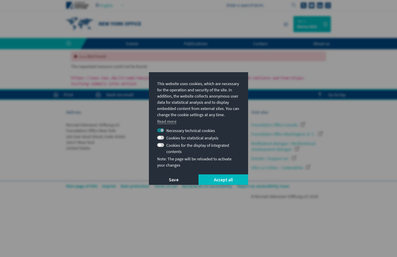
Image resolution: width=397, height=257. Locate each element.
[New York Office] (80, 23)
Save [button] (174, 179)
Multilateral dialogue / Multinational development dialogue (283, 146)
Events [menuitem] (132, 43)
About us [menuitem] (321, 43)
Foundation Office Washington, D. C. (283, 134)
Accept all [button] (223, 179)
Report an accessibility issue (263, 186)
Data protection (135, 186)
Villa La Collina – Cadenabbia (277, 167)
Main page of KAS (81, 186)
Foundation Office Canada (274, 124)
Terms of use (165, 186)
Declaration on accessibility (207, 186)
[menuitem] (73, 43)
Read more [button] (166, 121)
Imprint (109, 186)
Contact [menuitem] (260, 43)
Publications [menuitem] (195, 43)
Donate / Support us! (270, 158)
